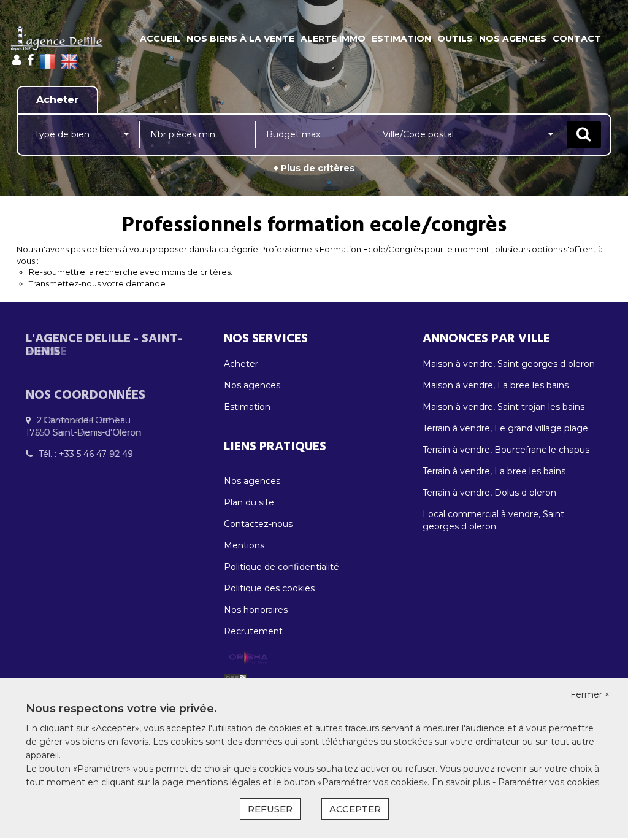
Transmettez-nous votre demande (97, 283)
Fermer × (590, 694)
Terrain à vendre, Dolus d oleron (489, 492)
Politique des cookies (269, 588)
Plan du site (249, 502)
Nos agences (512, 38)
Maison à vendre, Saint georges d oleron (509, 363)
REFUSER (270, 809)
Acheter (241, 363)
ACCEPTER (355, 809)
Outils (455, 38)
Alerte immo (333, 38)
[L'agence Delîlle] (56, 39)
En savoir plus (462, 782)
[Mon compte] (16, 60)
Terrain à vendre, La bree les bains (494, 471)
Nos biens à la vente (240, 38)
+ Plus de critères (314, 168)
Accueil (160, 38)
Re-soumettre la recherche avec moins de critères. (130, 272)
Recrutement (253, 631)
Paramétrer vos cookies (548, 782)
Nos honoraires (256, 609)
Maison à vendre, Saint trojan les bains (503, 406)
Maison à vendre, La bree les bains (496, 385)
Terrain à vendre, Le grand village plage (505, 428)
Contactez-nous (258, 523)
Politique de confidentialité (281, 566)
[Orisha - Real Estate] (248, 657)
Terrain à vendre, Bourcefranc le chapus (506, 449)
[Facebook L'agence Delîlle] (30, 60)
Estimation (401, 38)
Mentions (244, 545)
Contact (577, 38)
